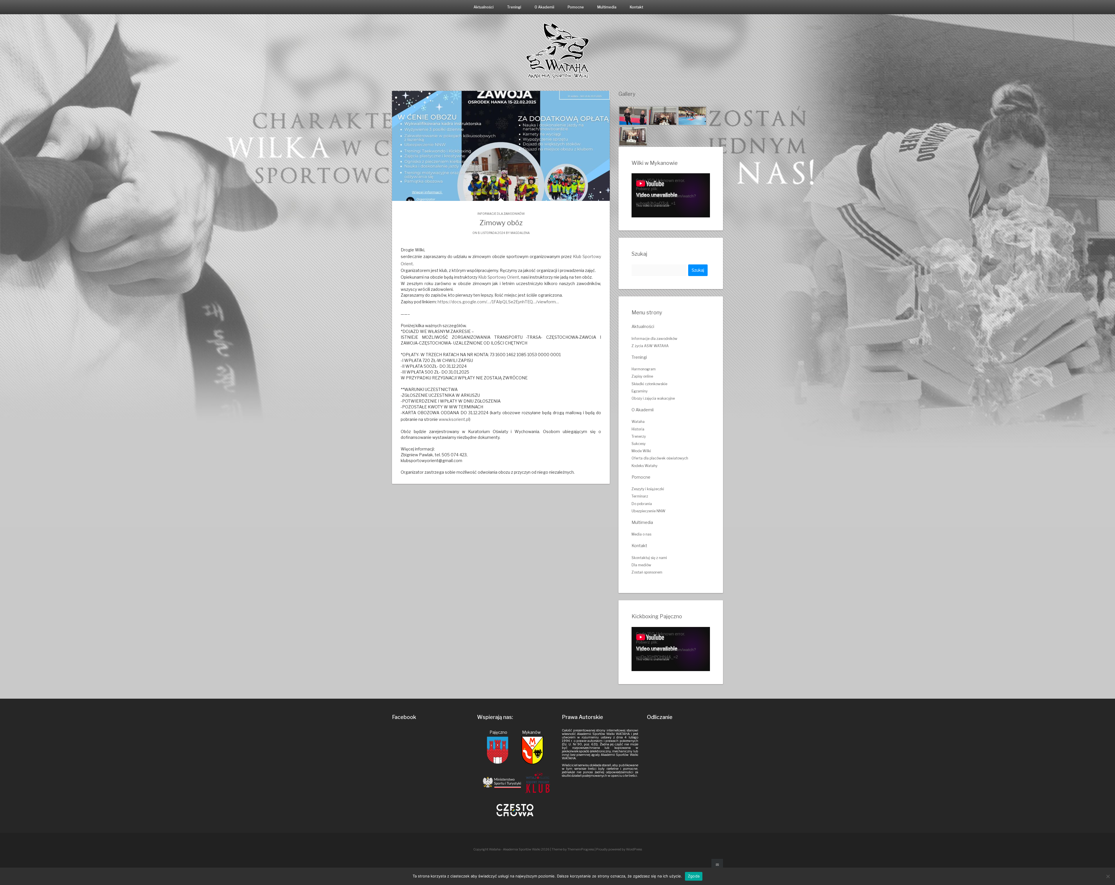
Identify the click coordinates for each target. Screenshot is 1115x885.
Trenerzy (639, 436)
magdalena (520, 233)
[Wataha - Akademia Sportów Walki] (557, 50)
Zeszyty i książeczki (648, 489)
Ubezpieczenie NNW (649, 511)
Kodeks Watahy (644, 466)
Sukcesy (638, 443)
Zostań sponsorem (647, 572)
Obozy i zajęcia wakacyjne (653, 398)
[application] (671, 195)
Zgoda (693, 876)
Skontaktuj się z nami (649, 558)
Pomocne (576, 7)
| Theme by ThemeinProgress (572, 849)
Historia (638, 429)
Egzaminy (640, 391)
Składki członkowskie (649, 384)
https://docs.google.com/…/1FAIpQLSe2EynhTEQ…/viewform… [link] (498, 301)
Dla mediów (641, 565)
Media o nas (641, 534)
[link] (498, 277)
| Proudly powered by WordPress (618, 849)
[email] (717, 864)
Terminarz (640, 496)
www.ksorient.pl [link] (454, 419)
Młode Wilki (641, 451)
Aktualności (484, 7)
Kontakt (636, 7)
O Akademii (544, 7)
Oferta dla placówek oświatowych (660, 458)
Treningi (514, 7)
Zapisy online (642, 376)
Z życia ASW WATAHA (650, 346)
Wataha (638, 421)
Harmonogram (644, 369)
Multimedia (606, 7)
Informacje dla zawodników (501, 213)
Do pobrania (642, 504)
